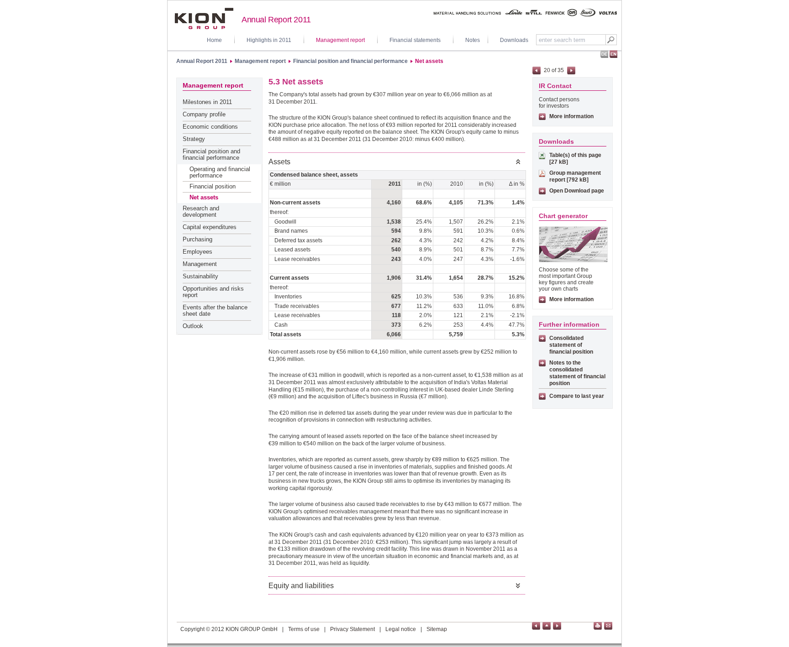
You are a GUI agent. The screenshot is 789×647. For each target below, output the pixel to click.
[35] (557, 626)
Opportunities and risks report (213, 291)
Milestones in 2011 (207, 102)
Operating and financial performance (219, 172)
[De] (604, 54)
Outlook (193, 326)
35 (561, 70)
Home (214, 40)
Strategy (194, 139)
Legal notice (400, 629)
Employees (197, 251)
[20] (536, 626)
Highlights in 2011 (269, 40)
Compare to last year (576, 396)
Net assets (429, 61)
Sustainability (200, 276)
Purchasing (197, 239)
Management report (340, 40)
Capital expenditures (210, 227)
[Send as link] (608, 626)
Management (200, 264)
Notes (472, 40)
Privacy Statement (352, 629)
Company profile (204, 114)
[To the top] (546, 626)
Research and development (201, 211)
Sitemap (436, 629)
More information (571, 116)
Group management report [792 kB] (575, 176)
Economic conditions (210, 126)
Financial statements (415, 40)
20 (547, 70)
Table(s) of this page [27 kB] (575, 158)
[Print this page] (598, 626)
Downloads (514, 40)
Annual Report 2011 (201, 61)
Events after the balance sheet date (215, 310)
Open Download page (576, 191)
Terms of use (304, 629)
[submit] (611, 39)
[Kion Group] (203, 18)
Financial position (212, 186)
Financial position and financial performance (350, 61)
